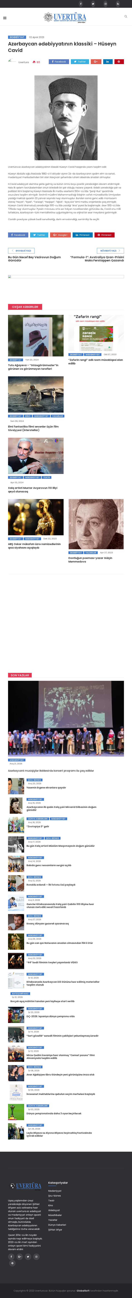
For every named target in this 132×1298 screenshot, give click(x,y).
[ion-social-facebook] (81, 4)
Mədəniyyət (93, 354)
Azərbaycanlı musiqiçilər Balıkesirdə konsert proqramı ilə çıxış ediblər (51, 770)
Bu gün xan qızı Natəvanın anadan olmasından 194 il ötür (60, 943)
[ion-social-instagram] (106, 4)
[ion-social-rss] (118, 4)
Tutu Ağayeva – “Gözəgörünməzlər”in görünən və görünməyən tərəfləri (33, 367)
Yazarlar (57, 416)
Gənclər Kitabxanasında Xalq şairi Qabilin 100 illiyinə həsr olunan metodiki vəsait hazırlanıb (60, 906)
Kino (27, 416)
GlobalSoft (83, 1290)
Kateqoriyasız (20, 993)
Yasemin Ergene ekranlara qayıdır (46, 787)
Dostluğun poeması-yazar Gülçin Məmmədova (90, 559)
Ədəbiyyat (17, 37)
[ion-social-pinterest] (12, 1263)
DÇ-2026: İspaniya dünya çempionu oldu (51, 1016)
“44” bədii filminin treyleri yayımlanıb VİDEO (52, 962)
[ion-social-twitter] (93, 4)
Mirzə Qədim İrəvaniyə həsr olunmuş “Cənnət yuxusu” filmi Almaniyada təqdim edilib (61, 1057)
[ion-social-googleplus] (19, 1256)
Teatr (46, 477)
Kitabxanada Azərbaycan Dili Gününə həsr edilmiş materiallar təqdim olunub (63, 983)
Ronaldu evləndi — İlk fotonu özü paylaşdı (51, 884)
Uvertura (24, 62)
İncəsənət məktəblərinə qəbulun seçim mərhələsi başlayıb (61, 1094)
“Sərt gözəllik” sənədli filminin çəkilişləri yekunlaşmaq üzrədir (63, 1035)
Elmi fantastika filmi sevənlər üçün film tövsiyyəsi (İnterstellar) (33, 428)
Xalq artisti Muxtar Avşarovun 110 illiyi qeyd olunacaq (32, 489)
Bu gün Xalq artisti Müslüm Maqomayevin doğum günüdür (61, 846)
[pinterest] (119, 61)
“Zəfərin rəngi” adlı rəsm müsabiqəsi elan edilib (95, 361)
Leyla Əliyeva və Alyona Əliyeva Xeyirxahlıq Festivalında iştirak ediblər (59, 1134)
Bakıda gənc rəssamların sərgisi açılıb (49, 865)
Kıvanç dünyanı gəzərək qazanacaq (48, 923)
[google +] (96, 61)
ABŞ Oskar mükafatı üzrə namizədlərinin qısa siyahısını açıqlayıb (34, 546)
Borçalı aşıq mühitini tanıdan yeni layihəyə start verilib (42, 1001)
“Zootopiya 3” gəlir (38, 826)
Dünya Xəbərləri (37, 818)
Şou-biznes (34, 780)
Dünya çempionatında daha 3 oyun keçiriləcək (54, 1113)
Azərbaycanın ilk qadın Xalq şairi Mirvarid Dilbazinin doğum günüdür (61, 808)
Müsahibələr (55, 1215)
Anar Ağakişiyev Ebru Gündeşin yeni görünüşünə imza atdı (60, 1074)
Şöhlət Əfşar (55, 1229)
